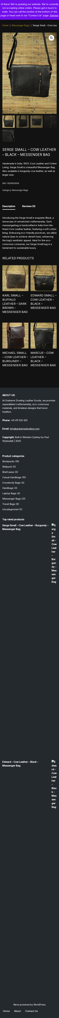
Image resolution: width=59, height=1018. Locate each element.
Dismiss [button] (54, 15)
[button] (51, 38)
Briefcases (8, 471)
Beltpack (7, 466)
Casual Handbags (11, 477)
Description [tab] (8, 206)
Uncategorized (10, 509)
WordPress (40, 1004)
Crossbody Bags (11, 482)
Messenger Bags (20, 25)
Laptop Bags (9, 493)
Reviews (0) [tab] (28, 206)
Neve (16, 1004)
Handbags (7, 487)
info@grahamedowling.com (24, 428)
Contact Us (31, 1011)
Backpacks (8, 461)
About (17, 1011)
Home (5, 25)
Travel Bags (8, 503)
